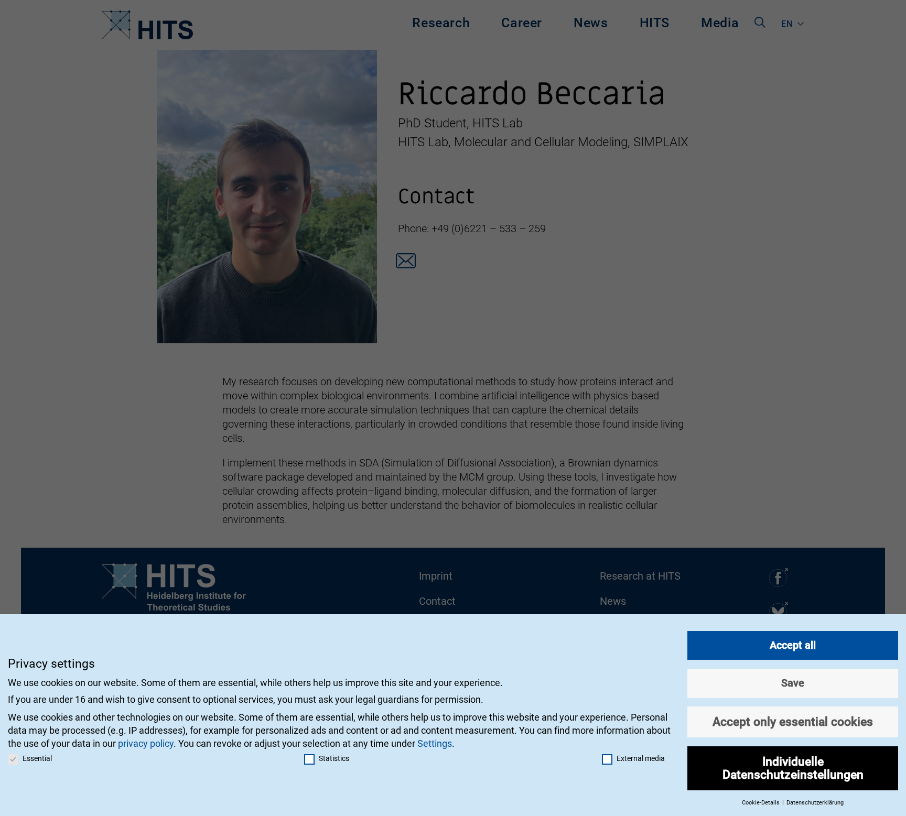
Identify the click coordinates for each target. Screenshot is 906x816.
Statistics (334, 758)
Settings (434, 743)
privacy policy (146, 743)
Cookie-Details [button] (761, 802)
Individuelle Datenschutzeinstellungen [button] (793, 768)
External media (641, 758)
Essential (37, 758)
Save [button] (792, 683)
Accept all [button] (793, 645)
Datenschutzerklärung (815, 802)
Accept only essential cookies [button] (793, 721)
